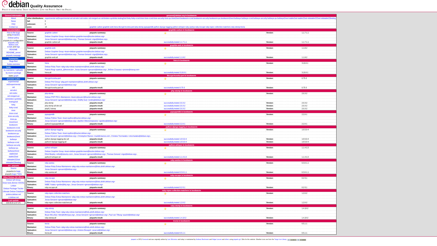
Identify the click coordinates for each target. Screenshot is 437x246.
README (13, 50)
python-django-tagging (163, 27)
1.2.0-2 (182, 203)
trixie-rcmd (13, 113)
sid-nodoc (13, 93)
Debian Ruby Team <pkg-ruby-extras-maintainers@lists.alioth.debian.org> (74, 67)
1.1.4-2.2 (183, 157)
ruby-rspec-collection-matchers (218, 27)
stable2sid (13, 154)
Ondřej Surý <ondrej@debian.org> (91, 100)
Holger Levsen (217, 239)
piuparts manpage (13, 55)
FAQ (13, 24)
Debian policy (13, 38)
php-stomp (139, 27)
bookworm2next (13, 136)
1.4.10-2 (183, 218)
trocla (242, 27)
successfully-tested (171, 42)
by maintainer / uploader (13, 70)
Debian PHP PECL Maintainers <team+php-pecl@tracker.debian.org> (73, 97)
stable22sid (13, 157)
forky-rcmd (13, 108)
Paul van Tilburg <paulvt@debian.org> (124, 215)
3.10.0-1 (183, 72)
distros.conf (13, 45)
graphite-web (108, 27)
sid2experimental (13, 84)
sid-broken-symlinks (13, 99)
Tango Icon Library (280, 239)
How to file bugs (13, 33)
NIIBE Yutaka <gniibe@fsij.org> (57, 185)
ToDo (19, 174)
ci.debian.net (13, 197)
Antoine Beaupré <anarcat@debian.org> (93, 230)
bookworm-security (13, 131)
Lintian (13, 186)
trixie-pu (13, 119)
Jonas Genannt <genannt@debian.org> (61, 39)
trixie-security (13, 116)
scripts (9, 47)
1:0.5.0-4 (183, 139)
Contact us (13, 27)
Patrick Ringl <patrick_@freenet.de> (59, 70)
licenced (145, 239)
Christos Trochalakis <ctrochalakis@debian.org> (130, 136)
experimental (13, 82)
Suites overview (13, 64)
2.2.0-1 (182, 124)
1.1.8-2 (182, 57)
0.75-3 (182, 88)
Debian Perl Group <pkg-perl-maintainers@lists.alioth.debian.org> (71, 82)
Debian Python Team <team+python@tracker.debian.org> (68, 118)
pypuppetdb (148, 27)
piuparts (133, 239)
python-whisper (179, 27)
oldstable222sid (13, 160)
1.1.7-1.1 (183, 42)
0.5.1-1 (182, 233)
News (13, 21)
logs (18, 47)
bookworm (16, 67)
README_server (13, 53)
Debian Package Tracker (13, 189)
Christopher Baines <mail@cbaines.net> (94, 136)
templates (16, 35)
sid (13, 87)
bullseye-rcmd (13, 142)
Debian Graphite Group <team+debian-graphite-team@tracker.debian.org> (75, 36)
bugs (18, 171)
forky (13, 105)
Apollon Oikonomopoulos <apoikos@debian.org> (97, 121)
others (227, 239)
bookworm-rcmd (13, 128)
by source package (13, 73)
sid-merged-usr (13, 96)
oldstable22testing (13, 162)
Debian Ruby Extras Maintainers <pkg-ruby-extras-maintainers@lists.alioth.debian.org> (80, 166)
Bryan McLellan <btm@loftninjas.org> (60, 215)
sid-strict (13, 90)
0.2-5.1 (182, 187)
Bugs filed (13, 61)
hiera (116, 27)
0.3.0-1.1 (183, 172)
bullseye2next (13, 151)
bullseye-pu (13, 148)
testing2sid (13, 102)
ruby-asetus (190, 27)
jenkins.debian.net (13, 194)
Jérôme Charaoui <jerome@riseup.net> (124, 70)
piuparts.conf (13, 43)
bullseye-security (13, 145)
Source (13, 168)
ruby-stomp (235, 27)
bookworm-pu (13, 134)
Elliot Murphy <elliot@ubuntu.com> (59, 154)
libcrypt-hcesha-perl (126, 27)
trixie (13, 110)
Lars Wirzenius (172, 239)
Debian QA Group (13, 180)
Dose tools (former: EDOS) (13, 183)
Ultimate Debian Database (13, 191)
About (13, 18)
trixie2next (13, 122)
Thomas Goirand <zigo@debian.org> (93, 39)
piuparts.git (237, 239)
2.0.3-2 (182, 103)
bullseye (13, 139)
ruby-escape (200, 27)
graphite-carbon (96, 27)
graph (16, 76)
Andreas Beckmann (202, 239)
